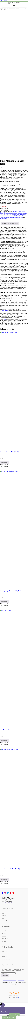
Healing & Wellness (14, 215)
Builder (6, 310)
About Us (4, 931)
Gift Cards (4, 941)
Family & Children (4, 214)
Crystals (6, 213)
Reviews (4, 936)
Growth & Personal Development (18, 214)
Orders (3, 954)
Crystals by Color (12, 213)
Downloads (4, 956)
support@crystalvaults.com (8, 902)
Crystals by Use (11, 8)
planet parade (3, 218)
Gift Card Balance (6, 959)
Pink (5, 319)
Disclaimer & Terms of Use (9, 980)
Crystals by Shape (22, 213)
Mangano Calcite (11, 217)
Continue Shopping (8, 1017)
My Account (5, 951)
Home (1, 8)
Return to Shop (14, 1015)
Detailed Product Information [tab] (10, 223)
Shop (5, 8)
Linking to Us (5, 938)
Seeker (2, 310)
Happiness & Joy (4, 215)
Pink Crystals (19, 217)
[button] (4, 208)
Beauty (17, 8)
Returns (3, 918)
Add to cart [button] (4, 462)
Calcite (19, 211)
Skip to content (3, 0)
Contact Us (4, 920)
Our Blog (4, 933)
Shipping (4, 915)
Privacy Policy (21, 980)
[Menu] (14, 5)
